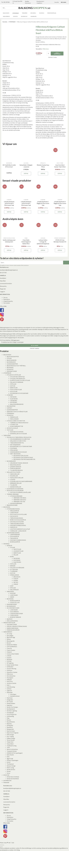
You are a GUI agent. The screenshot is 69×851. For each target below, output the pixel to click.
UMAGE (15, 584)
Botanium (9, 659)
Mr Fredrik (10, 701)
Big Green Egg (11, 637)
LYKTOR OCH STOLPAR (17, 521)
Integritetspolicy (8, 301)
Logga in (2, 291)
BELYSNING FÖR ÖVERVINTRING (23, 457)
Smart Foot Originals (12, 733)
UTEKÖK (12, 479)
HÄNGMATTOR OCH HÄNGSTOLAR (17, 411)
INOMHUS (41, 13)
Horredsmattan (11, 676)
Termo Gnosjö (11, 740)
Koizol (8, 762)
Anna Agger (10, 635)
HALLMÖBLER (14, 589)
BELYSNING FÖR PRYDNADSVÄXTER (24, 459)
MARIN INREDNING (12, 628)
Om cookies (6, 303)
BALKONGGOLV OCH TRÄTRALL (16, 365)
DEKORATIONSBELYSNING (18, 525)
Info (15, 850)
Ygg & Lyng (10, 758)
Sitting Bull (10, 725)
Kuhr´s (8, 685)
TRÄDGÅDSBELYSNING (17, 523)
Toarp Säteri (10, 744)
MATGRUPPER (11, 406)
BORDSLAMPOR (15, 542)
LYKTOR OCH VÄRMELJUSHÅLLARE (20, 492)
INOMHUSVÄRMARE (16, 503)
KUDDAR (12, 593)
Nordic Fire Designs (12, 707)
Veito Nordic (10, 755)
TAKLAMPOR (14, 538)
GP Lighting (10, 663)
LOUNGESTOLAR (18, 551)
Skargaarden (10, 729)
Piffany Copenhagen (12, 760)
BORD (12, 556)
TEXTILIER (10, 430)
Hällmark (9, 679)
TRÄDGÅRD (24, 13)
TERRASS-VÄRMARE (13, 494)
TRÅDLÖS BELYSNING (16, 518)
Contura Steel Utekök (13, 654)
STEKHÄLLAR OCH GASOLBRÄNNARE (21, 481)
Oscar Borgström (11, 714)
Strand (8, 771)
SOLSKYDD (10, 369)
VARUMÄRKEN (6, 16)
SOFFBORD (13, 402)
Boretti (9, 643)
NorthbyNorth (11, 709)
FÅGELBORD (14, 450)
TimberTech (10, 742)
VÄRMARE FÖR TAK (19, 501)
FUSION (15, 578)
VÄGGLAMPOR (14, 510)
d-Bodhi (9, 655)
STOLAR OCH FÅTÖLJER (14, 375)
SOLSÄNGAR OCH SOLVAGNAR (19, 393)
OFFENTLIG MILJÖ (12, 428)
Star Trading (10, 736)
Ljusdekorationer (15, 696)
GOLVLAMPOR (14, 536)
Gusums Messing (11, 668)
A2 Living (9, 633)
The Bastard (10, 764)
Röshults (9, 723)
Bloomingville (10, 641)
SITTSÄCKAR (14, 569)
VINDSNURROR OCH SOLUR (18, 452)
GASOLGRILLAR (14, 474)
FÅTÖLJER (13, 384)
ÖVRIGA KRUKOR (15, 468)
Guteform (9, 670)
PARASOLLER (14, 417)
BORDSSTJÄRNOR (15, 617)
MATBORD (13, 397)
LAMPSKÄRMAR (15, 534)
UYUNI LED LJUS (15, 602)
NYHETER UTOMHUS (13, 777)
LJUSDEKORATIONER (16, 613)
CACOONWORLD (12, 646)
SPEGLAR (13, 588)
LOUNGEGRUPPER (12, 364)
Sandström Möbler (12, 644)
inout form (10, 681)
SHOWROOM (24, 16)
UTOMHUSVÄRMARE (16, 496)
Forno (8, 773)
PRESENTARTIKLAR (51, 13)
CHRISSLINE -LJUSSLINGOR (18, 531)
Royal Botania (11, 722)
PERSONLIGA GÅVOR (13, 630)
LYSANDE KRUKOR (15, 466)
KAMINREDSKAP (12, 604)
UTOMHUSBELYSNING (13, 509)
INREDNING (10, 591)
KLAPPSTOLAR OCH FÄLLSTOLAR (20, 380)
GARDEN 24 (13, 527)
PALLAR (15, 555)
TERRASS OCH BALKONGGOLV (19, 422)
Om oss (5, 297)
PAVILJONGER (14, 419)
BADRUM (9, 619)
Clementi (9, 652)
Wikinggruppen (15, 340)
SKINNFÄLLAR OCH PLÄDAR (18, 433)
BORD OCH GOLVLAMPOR (18, 520)
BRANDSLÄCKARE (12, 505)
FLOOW (9, 661)
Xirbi (8, 756)
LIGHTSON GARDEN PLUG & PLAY (20, 529)
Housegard (10, 678)
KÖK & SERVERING (12, 621)
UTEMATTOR (14, 424)
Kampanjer (33, 16)
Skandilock (10, 727)
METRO (15, 582)
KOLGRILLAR (14, 476)
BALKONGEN (6, 13)
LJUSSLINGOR (14, 512)
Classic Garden (11, 650)
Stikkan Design (11, 738)
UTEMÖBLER (16, 13)
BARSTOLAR (13, 387)
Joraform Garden (11, 683)
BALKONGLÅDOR (15, 465)
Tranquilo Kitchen (12, 751)
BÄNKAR (12, 566)
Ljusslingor (13, 694)
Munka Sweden (11, 703)
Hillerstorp (45, 49)
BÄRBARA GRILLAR (15, 483)
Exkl (13, 842)
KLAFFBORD (14, 399)
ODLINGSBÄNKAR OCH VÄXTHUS (20, 439)
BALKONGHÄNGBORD (16, 404)
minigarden (10, 700)
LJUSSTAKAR (14, 595)
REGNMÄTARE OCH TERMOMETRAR (21, 446)
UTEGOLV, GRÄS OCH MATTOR (16, 421)
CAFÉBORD (13, 400)
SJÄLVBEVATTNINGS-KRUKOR (19, 463)
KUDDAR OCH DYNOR (16, 432)
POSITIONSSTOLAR (16, 389)
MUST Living (10, 767)
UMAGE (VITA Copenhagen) (14, 753)
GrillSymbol (10, 666)
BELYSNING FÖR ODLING (20, 455)
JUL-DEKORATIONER (13, 608)
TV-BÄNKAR (13, 571)
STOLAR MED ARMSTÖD (17, 376)
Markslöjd (9, 692)
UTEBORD (10, 395)
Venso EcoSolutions (12, 749)
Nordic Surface (11, 769)
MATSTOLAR (17, 549)
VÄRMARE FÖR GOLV (19, 499)
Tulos (8, 747)
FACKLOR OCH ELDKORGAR (15, 490)
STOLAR (9, 358)
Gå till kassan (34, 345)
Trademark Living (11, 745)
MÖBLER (9, 545)
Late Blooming (11, 687)
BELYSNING (33, 13)
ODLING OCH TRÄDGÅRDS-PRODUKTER (19, 437)
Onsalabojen (10, 712)
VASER (12, 597)
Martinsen (10, 698)
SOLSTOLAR (13, 391)
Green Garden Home (12, 665)
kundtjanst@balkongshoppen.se (9, 270)
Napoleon (9, 705)
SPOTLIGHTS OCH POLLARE (18, 514)
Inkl (9, 842)
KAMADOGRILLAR (15, 487)
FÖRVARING (10, 413)
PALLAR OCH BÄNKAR (16, 382)
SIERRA (15, 580)
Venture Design (11, 766)
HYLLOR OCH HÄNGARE (17, 567)
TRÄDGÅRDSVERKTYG (17, 443)
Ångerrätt (3, 289)
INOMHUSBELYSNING (13, 533)
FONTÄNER (13, 448)
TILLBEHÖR (13, 485)
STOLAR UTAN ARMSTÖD (17, 378)
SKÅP (11, 586)
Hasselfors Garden (12, 672)
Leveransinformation (6, 283)
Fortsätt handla (34, 348)
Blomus (9, 639)
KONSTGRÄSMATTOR (16, 426)
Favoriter (56, 2)
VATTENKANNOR (15, 444)
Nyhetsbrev (6, 299)
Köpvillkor (3, 281)
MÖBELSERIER (14, 575)
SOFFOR (12, 386)
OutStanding (10, 716)
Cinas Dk (9, 648)
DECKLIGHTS (14, 516)
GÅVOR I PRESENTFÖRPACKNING (17, 626)
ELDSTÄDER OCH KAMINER (15, 488)
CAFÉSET (9, 408)
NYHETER (15, 16)
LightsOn (9, 690)
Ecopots (9, 657)
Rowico (9, 720)
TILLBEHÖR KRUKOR (16, 470)
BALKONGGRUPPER (13, 356)
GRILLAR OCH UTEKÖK (13, 472)
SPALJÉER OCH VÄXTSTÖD (18, 441)
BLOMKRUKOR (11, 362)
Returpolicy (3, 286)
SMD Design (10, 734)
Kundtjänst (3, 278)
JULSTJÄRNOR (14, 611)
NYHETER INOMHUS (13, 778)
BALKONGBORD (11, 360)
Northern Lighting (12, 711)
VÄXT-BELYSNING (15, 454)
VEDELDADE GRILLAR (16, 477)
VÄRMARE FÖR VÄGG (19, 498)
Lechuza (9, 688)
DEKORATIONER (12, 371)
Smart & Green (11, 731)
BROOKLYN (16, 577)
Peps (8, 718)
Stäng (18, 850)
